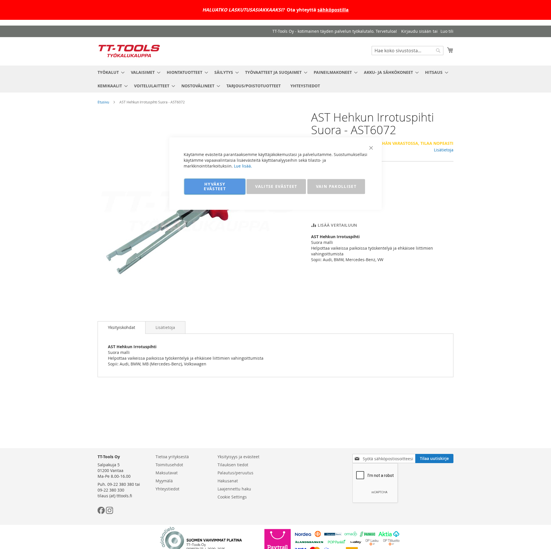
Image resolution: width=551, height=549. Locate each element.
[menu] (275, 79)
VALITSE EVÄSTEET (276, 186)
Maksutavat (167, 472)
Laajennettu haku (234, 489)
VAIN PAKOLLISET (336, 186)
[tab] (121, 327)
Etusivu (103, 102)
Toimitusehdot (169, 464)
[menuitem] (109, 72)
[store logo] (129, 51)
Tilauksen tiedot (233, 464)
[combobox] (407, 50)
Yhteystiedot (167, 489)
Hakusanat (228, 480)
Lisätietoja (443, 150)
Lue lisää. (243, 166)
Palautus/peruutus (235, 472)
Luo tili (447, 31)
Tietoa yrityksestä (172, 456)
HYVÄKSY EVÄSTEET (215, 186)
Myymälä (164, 480)
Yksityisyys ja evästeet (238, 456)
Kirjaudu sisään (416, 31)
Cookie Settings (232, 497)
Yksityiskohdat (121, 327)
